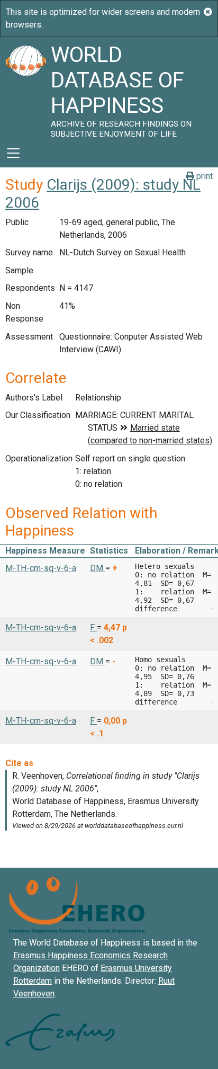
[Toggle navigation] (13, 153)
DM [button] (97, 568)
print (203, 176)
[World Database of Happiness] (25, 88)
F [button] (93, 627)
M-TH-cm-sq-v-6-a (40, 568)
